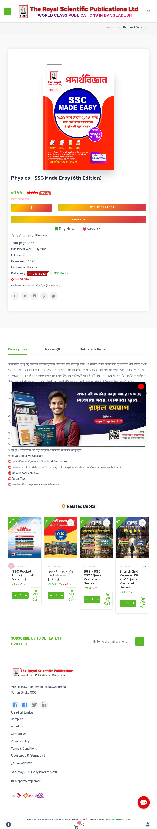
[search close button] (141, 386)
